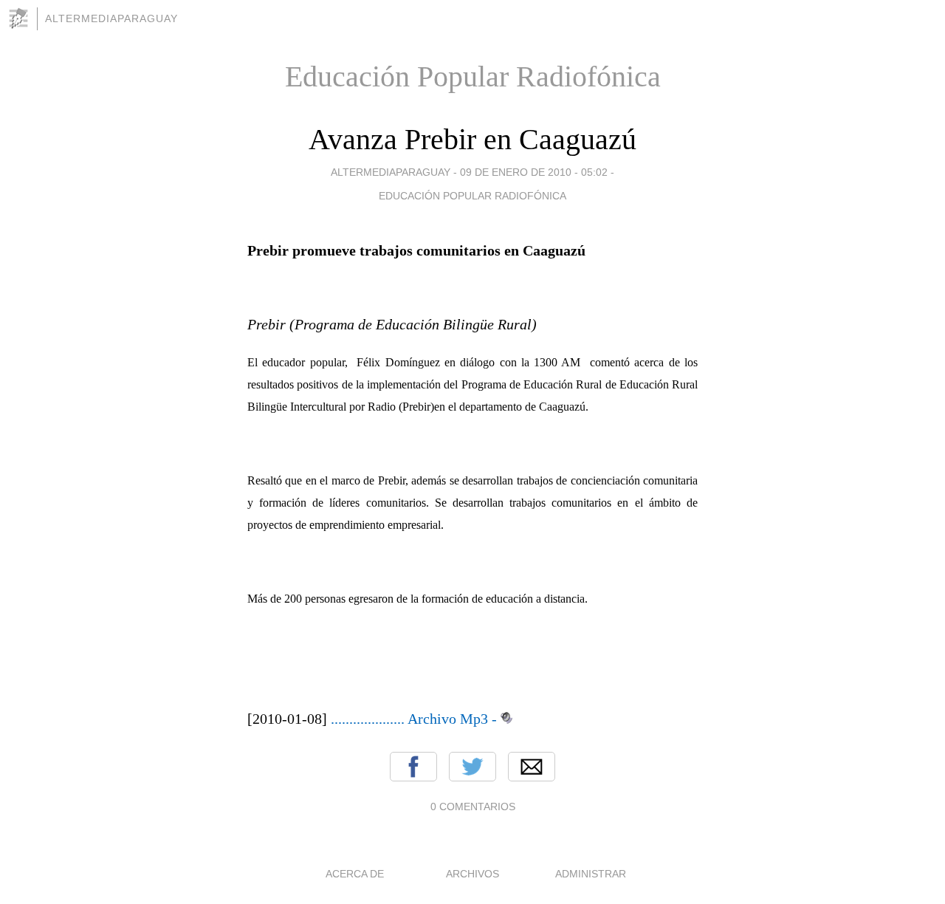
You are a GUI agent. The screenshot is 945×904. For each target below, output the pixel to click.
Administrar (590, 874)
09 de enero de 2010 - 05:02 (534, 172)
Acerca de (355, 874)
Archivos (472, 874)
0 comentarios (472, 806)
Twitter (472, 766)
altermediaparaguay (111, 18)
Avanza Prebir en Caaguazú (472, 139)
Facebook (413, 766)
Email (531, 766)
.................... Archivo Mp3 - (414, 718)
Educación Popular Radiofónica (472, 196)
